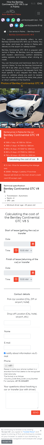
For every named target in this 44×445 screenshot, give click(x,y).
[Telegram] (8, 20)
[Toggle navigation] (38, 13)
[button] (12, 125)
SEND (36, 413)
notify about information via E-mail (20, 354)
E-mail (7, 343)
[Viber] (3, 20)
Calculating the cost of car (22, 159)
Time (7, 251)
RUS (33, 4)
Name (7, 331)
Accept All (6, 442)
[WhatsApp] (13, 20)
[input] (17, 244)
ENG (39, 4)
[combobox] (9, 366)
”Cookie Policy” (29, 432)
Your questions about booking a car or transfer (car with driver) (20, 388)
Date (7, 239)
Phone (7, 361)
